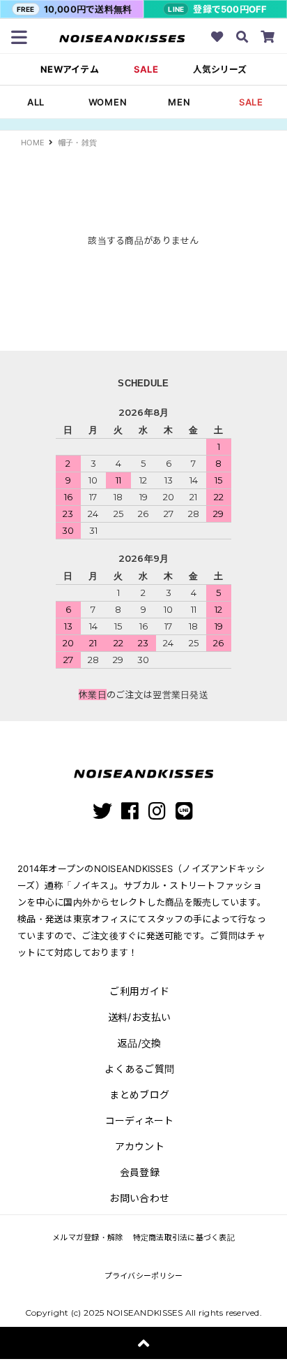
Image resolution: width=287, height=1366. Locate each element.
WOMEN (107, 102)
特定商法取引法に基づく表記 (184, 1237)
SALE (146, 69)
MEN (179, 102)
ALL (36, 102)
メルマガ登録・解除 (87, 1237)
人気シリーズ (220, 69)
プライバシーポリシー (143, 1276)
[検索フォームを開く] (242, 38)
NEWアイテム (69, 69)
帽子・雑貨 (77, 142)
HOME (33, 142)
